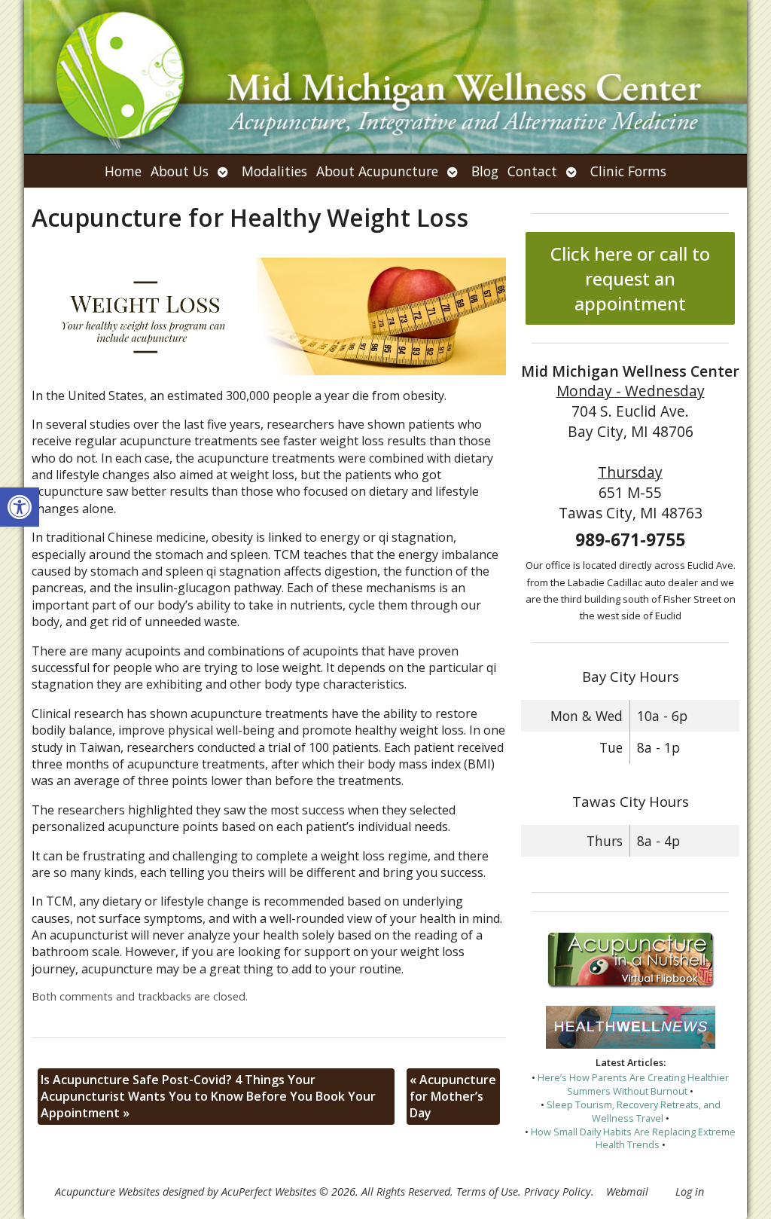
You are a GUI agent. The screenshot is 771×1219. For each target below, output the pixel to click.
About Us (180, 171)
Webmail (627, 1191)
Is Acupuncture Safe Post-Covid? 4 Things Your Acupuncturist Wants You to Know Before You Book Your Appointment (208, 1096)
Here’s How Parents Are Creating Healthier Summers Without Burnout (633, 1084)
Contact (532, 171)
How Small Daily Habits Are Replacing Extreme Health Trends (633, 1138)
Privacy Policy (557, 1191)
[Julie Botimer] (385, 77)
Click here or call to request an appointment (630, 278)
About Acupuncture (377, 171)
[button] (19, 507)
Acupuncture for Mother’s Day (453, 1096)
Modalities (274, 171)
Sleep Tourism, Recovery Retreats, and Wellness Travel (634, 1111)
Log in (689, 1191)
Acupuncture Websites (107, 1191)
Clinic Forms (628, 171)
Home (123, 171)
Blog (484, 171)
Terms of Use (487, 1191)
